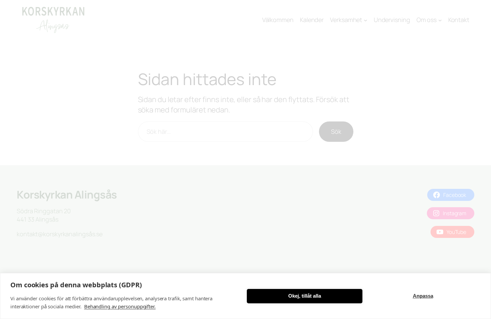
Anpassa (423, 296)
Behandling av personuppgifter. (120, 306)
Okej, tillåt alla (304, 296)
